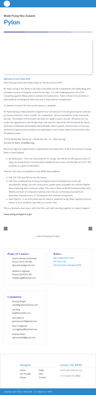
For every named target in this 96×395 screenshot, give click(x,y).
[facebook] (60, 381)
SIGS (41, 373)
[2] (6, 2)
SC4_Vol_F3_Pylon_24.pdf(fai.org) (19, 142)
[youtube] (64, 381)
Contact (42, 377)
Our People (25, 373)
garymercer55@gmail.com (24, 321)
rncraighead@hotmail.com (24, 329)
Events (23, 377)
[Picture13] (48, 221)
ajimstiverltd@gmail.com (24, 337)
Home (23, 370)
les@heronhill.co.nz (21, 313)
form (78, 375)
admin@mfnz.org (74, 370)
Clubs (41, 370)
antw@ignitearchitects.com (25, 305)
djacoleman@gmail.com (23, 265)
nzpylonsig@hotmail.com (24, 277)
